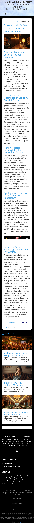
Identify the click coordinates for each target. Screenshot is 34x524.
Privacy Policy (17, 509)
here (21, 522)
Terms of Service (17, 504)
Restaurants (12, 323)
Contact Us (17, 498)
